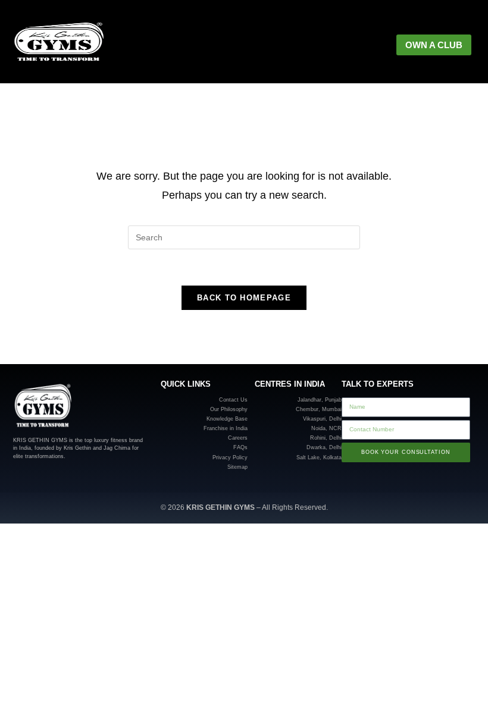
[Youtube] (86, 473)
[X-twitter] (69, 473)
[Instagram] (17, 473)
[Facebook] (34, 473)
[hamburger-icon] (338, 45)
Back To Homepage (244, 297)
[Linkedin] (52, 473)
